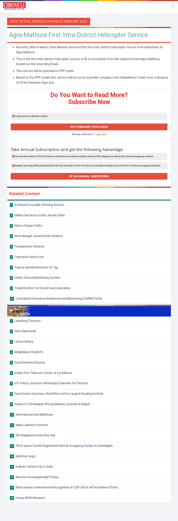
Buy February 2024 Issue (89, 127)
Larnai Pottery (22, 341)
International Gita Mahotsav (32, 414)
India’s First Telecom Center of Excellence (41, 373)
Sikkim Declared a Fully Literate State (38, 215)
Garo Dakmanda (23, 331)
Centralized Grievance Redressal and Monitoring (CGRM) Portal (56, 298)
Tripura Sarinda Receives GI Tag (34, 267)
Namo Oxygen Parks (26, 225)
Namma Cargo (23, 456)
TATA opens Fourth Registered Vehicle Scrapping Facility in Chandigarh (62, 445)
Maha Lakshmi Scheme (29, 425)
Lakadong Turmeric (26, 321)
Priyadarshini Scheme (27, 246)
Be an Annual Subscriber (89, 176)
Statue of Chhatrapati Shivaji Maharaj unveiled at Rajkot (50, 404)
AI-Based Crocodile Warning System (37, 205)
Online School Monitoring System (35, 277)
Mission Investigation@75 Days (35, 477)
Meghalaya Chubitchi (27, 352)
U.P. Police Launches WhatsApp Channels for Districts (49, 383)
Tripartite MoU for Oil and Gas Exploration (40, 288)
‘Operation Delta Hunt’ (27, 257)
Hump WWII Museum (28, 498)
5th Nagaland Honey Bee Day (33, 435)
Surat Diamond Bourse (28, 362)
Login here (101, 134)
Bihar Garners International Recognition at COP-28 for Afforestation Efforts (64, 487)
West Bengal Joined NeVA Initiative (37, 236)
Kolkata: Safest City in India (32, 466)
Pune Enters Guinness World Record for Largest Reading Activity (57, 393)
